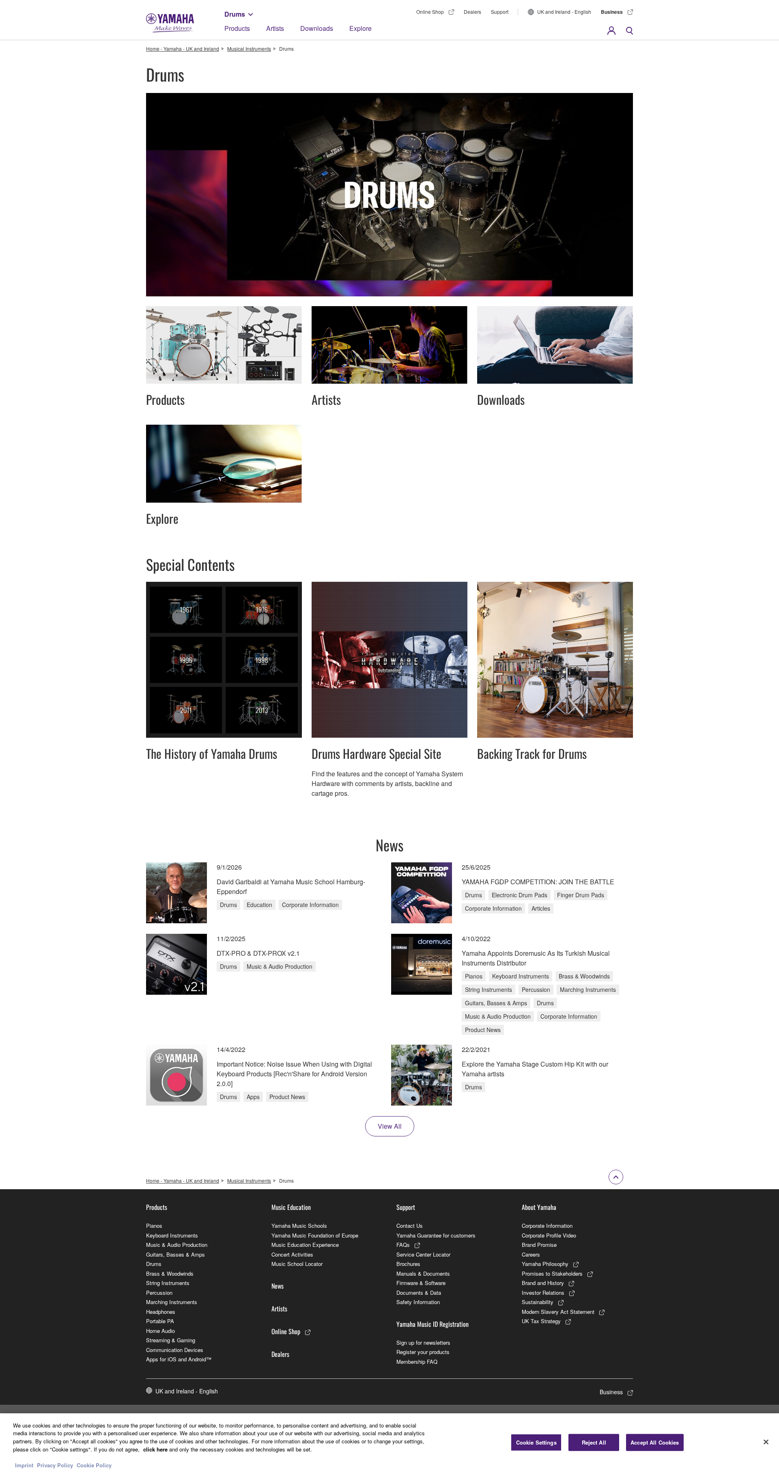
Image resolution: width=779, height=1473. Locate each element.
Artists (275, 28)
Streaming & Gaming (170, 1340)
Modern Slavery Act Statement (558, 1311)
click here (155, 1449)
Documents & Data (418, 1292)
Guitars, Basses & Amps (175, 1254)
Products (237, 28)
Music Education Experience (305, 1244)
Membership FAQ (416, 1361)
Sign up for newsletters (423, 1342)
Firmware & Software (420, 1283)
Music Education (291, 1207)
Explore (360, 28)
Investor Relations (543, 1292)
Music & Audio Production (176, 1244)
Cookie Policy (94, 1465)
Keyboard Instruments (172, 1235)
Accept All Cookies (655, 1442)
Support (499, 11)
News (277, 1286)
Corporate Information (547, 1225)
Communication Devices (174, 1350)
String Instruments (167, 1283)
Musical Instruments (249, 48)
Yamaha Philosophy (545, 1264)
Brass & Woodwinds (170, 1273)
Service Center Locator (423, 1254)
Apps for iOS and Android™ (178, 1359)
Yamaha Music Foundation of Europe (314, 1235)
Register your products (423, 1352)
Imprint (24, 1465)
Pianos (154, 1225)
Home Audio (160, 1331)
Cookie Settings (536, 1442)
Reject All (594, 1442)
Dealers (472, 11)
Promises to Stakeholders (552, 1273)
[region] (389, 1443)
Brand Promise (539, 1244)
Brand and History (543, 1283)
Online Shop (430, 11)
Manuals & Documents (423, 1273)
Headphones (160, 1311)
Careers (531, 1254)
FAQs (403, 1244)
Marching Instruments (171, 1302)
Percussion (159, 1292)
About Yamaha (539, 1207)
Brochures (408, 1264)
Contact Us (409, 1225)
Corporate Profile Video (549, 1235)
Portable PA (160, 1321)
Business (612, 11)
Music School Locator (297, 1264)
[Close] (766, 1442)
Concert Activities (292, 1254)
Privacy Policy (55, 1465)
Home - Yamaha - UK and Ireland (182, 48)
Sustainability (537, 1302)
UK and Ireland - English (564, 11)
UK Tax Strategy (541, 1321)
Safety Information (418, 1302)
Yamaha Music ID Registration (432, 1324)
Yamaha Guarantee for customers (436, 1235)
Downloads (316, 28)
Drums (234, 14)
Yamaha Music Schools (299, 1225)
